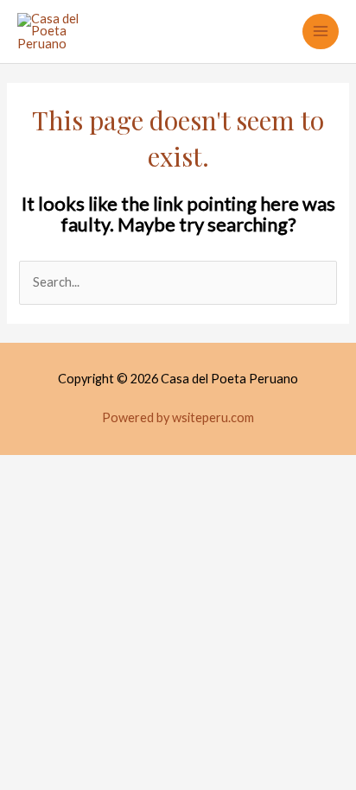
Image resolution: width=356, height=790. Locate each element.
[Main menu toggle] (320, 32)
